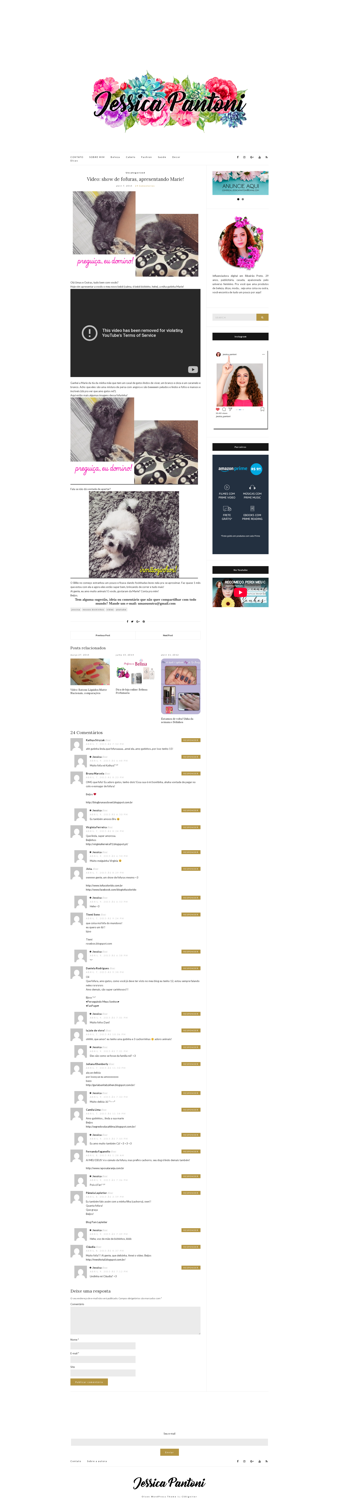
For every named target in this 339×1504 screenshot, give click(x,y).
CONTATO (76, 157)
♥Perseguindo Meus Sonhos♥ (102, 1001)
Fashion (146, 157)
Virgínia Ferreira (96, 827)
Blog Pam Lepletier (96, 1222)
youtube (121, 609)
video (110, 609)
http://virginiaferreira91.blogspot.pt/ (107, 844)
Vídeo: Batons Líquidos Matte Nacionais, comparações (88, 691)
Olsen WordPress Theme (159, 1496)
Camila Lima (93, 1109)
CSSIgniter (189, 1496)
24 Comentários (145, 186)
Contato (75, 1461)
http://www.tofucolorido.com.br (104, 885)
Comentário (77, 1304)
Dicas (74, 160)
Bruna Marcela (95, 773)
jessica (75, 609)
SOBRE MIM (97, 157)
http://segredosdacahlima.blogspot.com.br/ (111, 1126)
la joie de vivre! (95, 1030)
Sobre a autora (97, 1461)
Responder (191, 740)
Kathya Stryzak (95, 740)
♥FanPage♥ (92, 1005)
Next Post (168, 635)
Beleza (115, 157)
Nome (74, 1339)
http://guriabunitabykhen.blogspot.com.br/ (110, 1085)
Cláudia (90, 1246)
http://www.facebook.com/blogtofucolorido (111, 889)
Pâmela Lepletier (96, 1192)
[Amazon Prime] (240, 504)
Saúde (162, 157)
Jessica (96, 756)
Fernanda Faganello (98, 1151)
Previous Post (103, 635)
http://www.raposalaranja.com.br (105, 1168)
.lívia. (89, 868)
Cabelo (130, 157)
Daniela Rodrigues (97, 968)
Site (72, 1366)
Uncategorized (135, 172)
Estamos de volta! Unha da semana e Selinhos (177, 720)
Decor (176, 157)
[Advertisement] (169, 35)
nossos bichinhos (93, 609)
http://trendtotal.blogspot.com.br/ (106, 1259)
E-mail (74, 1353)
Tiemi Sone (93, 914)
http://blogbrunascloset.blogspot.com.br (109, 802)
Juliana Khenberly (97, 1064)
